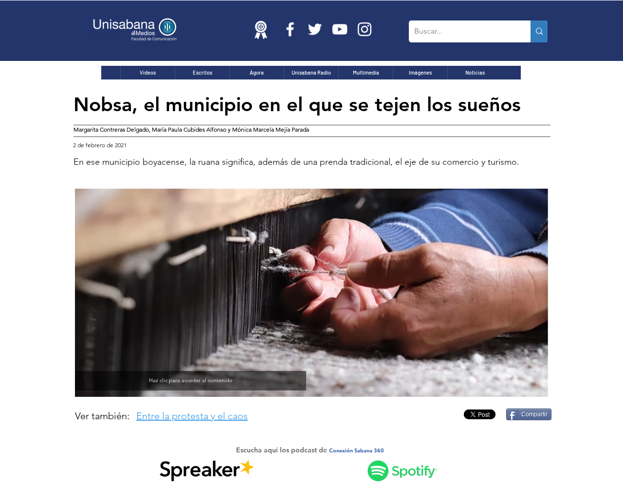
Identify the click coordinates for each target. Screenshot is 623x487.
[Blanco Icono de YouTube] (339, 29)
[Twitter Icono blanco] (315, 29)
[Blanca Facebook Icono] (290, 29)
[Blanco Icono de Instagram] (364, 29)
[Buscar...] (539, 31)
